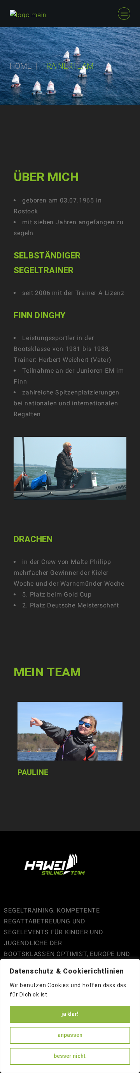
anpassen (70, 1035)
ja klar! (70, 1014)
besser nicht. (70, 1056)
